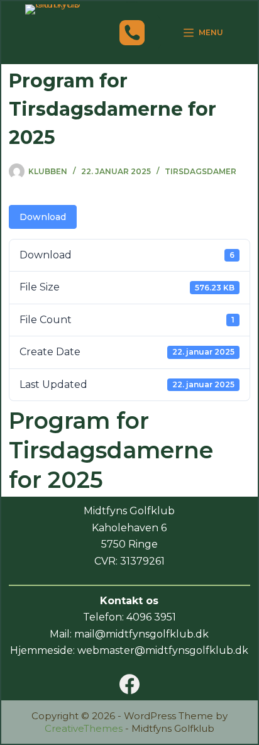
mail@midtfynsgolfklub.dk (141, 634)
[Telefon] (132, 32)
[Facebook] (129, 684)
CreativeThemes (84, 728)
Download (42, 217)
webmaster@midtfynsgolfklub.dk (162, 650)
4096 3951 (151, 617)
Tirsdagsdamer (200, 171)
